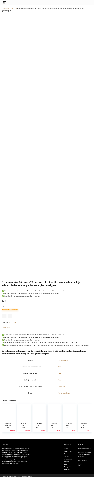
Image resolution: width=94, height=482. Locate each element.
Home (4, 8)
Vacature (66, 461)
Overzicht (66, 456)
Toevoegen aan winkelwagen (10, 309)
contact (10, 463)
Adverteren (67, 469)
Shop (7, 8)
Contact (66, 448)
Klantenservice (68, 451)
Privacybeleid (68, 467)
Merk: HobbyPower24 (65, 393)
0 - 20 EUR (13, 8)
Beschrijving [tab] (6, 327)
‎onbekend (61, 386)
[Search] (89, 2)
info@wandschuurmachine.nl (86, 466)
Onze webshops (68, 459)
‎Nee (59, 367)
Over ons (66, 454)
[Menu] (4, 2)
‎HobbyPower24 (63, 360)
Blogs (65, 464)
